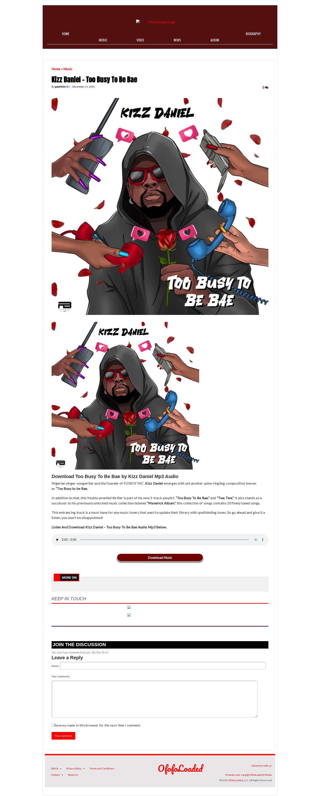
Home (56, 69)
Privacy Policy (74, 768)
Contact (55, 774)
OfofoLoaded (235, 780)
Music (67, 69)
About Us (73, 774)
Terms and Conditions (101, 768)
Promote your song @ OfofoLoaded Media (249, 774)
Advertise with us (261, 765)
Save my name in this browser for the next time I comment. (97, 725)
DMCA (54, 768)
